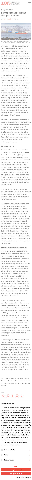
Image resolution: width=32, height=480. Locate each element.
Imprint (28, 478)
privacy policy (15, 445)
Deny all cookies (16, 470)
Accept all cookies (16, 474)
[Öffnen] (29, 450)
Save (16, 466)
